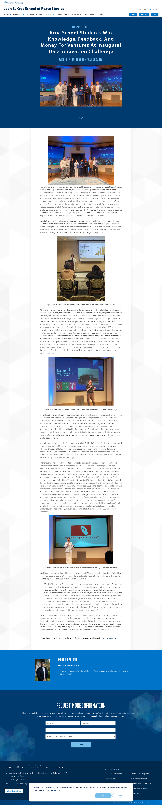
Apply (133, 14)
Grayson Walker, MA (68, 665)
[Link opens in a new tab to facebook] (28, 791)
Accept (103, 795)
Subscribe (144, 14)
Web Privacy (119, 803)
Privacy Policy (56, 790)
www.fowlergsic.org (108, 638)
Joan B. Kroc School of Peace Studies (34, 8)
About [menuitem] (6, 14)
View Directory (14, 791)
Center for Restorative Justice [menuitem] (69, 14)
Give (154, 14)
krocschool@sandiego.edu (20, 783)
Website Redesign (140, 803)
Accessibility (128, 803)
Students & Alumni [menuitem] (34, 14)
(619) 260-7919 (60, 773)
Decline (120, 795)
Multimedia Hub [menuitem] (91, 14)
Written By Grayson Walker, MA (81, 59)
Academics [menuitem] (17, 14)
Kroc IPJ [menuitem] (49, 14)
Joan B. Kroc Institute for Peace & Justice (27, 773)
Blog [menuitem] (102, 14)
